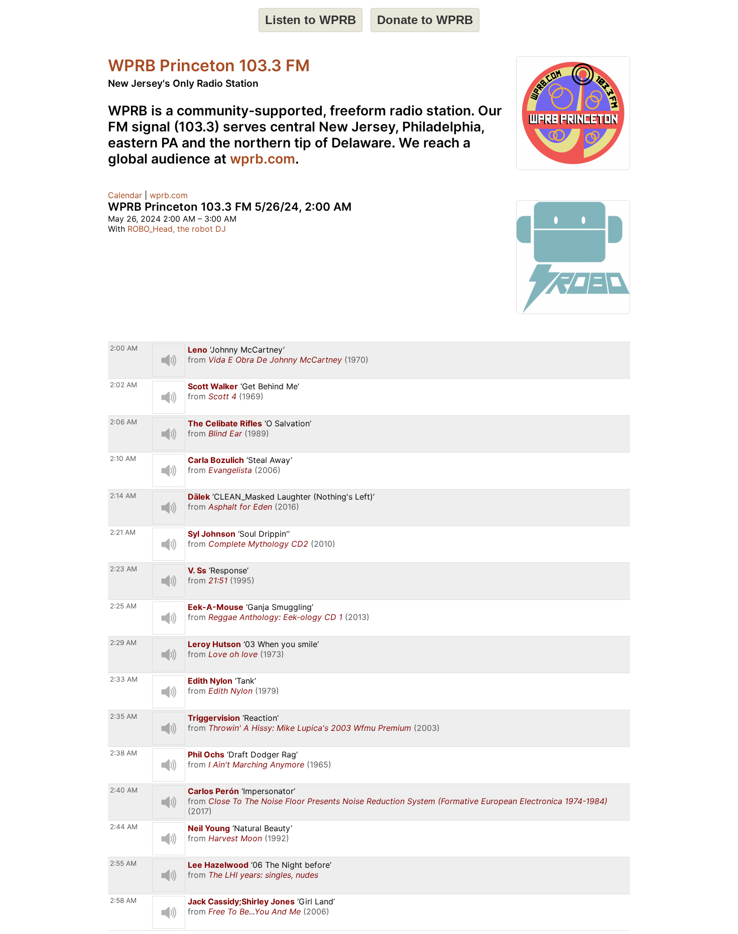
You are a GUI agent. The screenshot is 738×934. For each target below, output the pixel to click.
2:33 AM (124, 679)
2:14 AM (123, 496)
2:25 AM (123, 606)
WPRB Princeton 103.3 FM (209, 65)
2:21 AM (123, 532)
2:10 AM (123, 458)
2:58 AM (123, 900)
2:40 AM (124, 790)
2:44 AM (124, 827)
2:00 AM (124, 348)
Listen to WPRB (310, 20)
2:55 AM (123, 863)
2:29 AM (123, 643)
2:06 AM (123, 422)
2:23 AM (123, 569)
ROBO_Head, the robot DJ (177, 229)
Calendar (125, 195)
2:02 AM (123, 385)
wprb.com (262, 158)
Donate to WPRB (425, 20)
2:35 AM (123, 716)
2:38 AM (123, 753)
